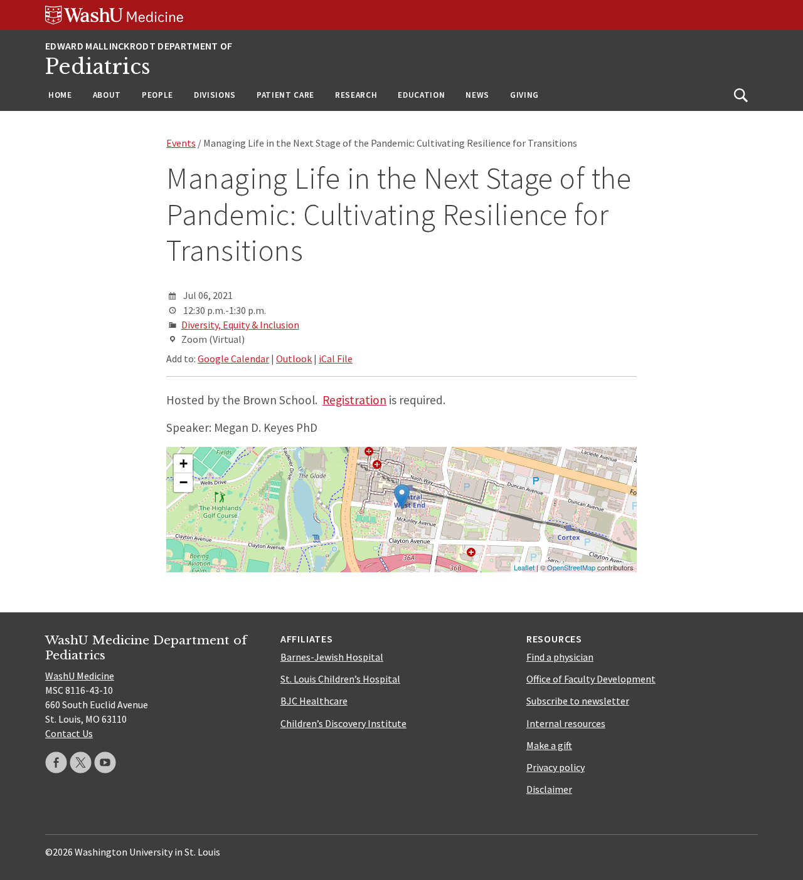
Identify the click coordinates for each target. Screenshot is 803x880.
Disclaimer (549, 789)
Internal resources (565, 723)
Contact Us (69, 733)
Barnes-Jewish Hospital (331, 657)
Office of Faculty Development (591, 679)
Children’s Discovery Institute (343, 723)
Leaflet (524, 567)
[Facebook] (56, 762)
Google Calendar (233, 358)
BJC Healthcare (314, 700)
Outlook (294, 358)
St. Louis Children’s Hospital (340, 679)
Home (60, 95)
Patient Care (285, 95)
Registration (354, 399)
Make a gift (549, 745)
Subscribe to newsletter (577, 700)
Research (356, 95)
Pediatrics (98, 67)
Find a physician (559, 657)
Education (421, 95)
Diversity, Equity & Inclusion (240, 324)
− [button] (183, 482)
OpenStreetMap (571, 567)
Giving (524, 95)
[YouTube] (105, 762)
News (477, 95)
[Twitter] (81, 762)
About (107, 95)
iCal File (336, 358)
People (157, 95)
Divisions (215, 95)
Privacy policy (555, 767)
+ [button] (183, 463)
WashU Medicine (79, 675)
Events (181, 143)
